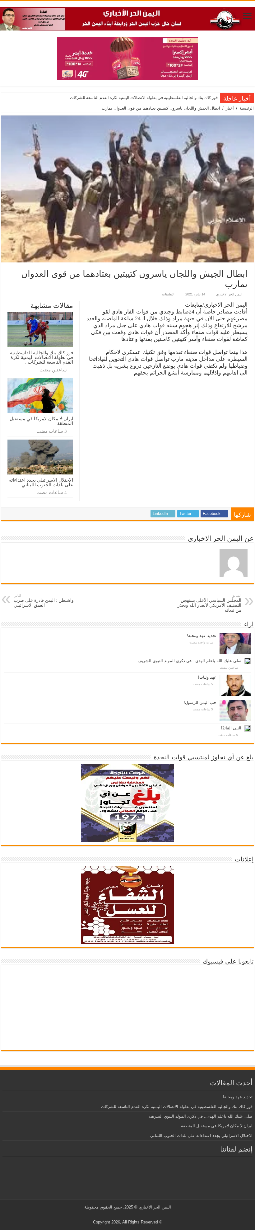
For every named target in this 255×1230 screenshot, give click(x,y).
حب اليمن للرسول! (200, 702)
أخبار (230, 108)
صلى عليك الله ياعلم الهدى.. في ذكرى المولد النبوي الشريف (189, 660)
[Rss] (138, 1214)
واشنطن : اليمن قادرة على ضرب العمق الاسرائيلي (44, 601)
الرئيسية (246, 108)
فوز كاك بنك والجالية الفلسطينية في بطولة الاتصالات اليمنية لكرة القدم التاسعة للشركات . (143, 97)
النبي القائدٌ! (231, 728)
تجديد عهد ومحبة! (201, 635)
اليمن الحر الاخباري (229, 294)
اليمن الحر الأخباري (155, 1207)
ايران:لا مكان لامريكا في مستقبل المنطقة (41, 421)
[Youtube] (126, 1214)
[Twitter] (132, 1214)
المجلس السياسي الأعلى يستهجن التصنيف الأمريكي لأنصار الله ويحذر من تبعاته (209, 603)
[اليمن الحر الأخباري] (127, 17)
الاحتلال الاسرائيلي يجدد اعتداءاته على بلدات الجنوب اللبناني (41, 482)
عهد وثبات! (207, 677)
